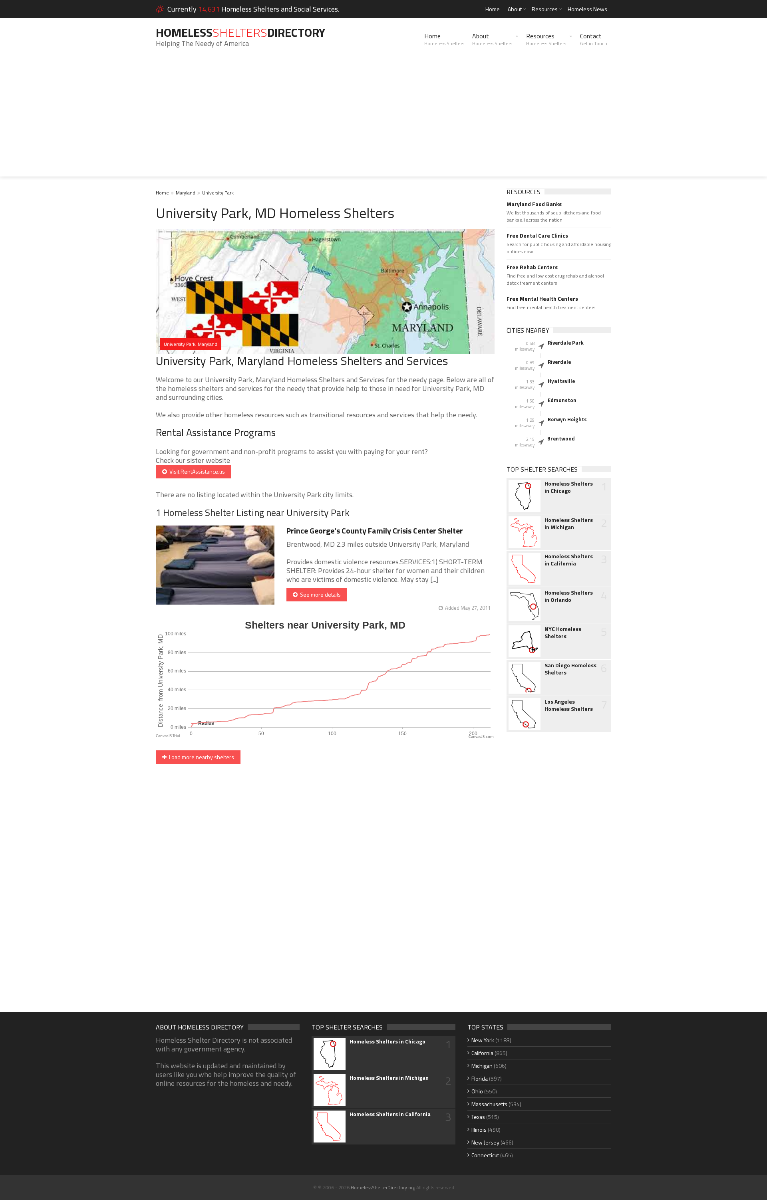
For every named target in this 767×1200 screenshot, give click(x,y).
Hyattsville (561, 381)
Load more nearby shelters (200, 757)
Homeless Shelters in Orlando (568, 596)
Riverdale (559, 361)
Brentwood (561, 438)
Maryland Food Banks (534, 204)
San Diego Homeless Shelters (570, 669)
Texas (478, 1117)
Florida (479, 1078)
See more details (319, 594)
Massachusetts (489, 1104)
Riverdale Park (566, 342)
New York (482, 1040)
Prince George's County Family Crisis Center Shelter (374, 530)
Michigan (482, 1065)
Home (492, 9)
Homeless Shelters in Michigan (568, 523)
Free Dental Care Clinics (537, 235)
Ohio (477, 1091)
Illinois (479, 1129)
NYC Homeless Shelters (562, 632)
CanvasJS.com (481, 737)
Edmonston (562, 400)
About (515, 9)
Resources (545, 9)
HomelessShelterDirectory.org (383, 1187)
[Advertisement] (383, 121)
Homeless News (587, 9)
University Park (218, 192)
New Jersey (485, 1142)
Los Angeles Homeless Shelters (568, 705)
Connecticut (485, 1155)
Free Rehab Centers (532, 267)
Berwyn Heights (567, 419)
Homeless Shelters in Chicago (568, 487)
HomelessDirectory (240, 32)
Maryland (185, 192)
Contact (593, 39)
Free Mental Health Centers (542, 298)
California (482, 1053)
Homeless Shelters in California (568, 560)
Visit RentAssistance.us (196, 471)
